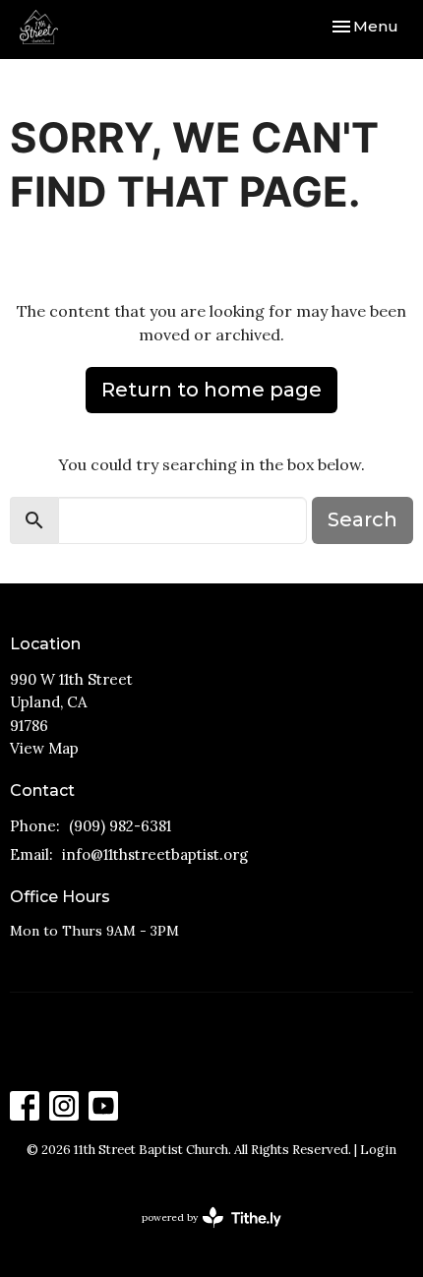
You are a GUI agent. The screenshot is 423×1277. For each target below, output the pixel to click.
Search (362, 519)
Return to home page (211, 389)
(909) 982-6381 (120, 826)
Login (378, 1149)
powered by (202, 1234)
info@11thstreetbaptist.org (155, 854)
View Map (44, 748)
